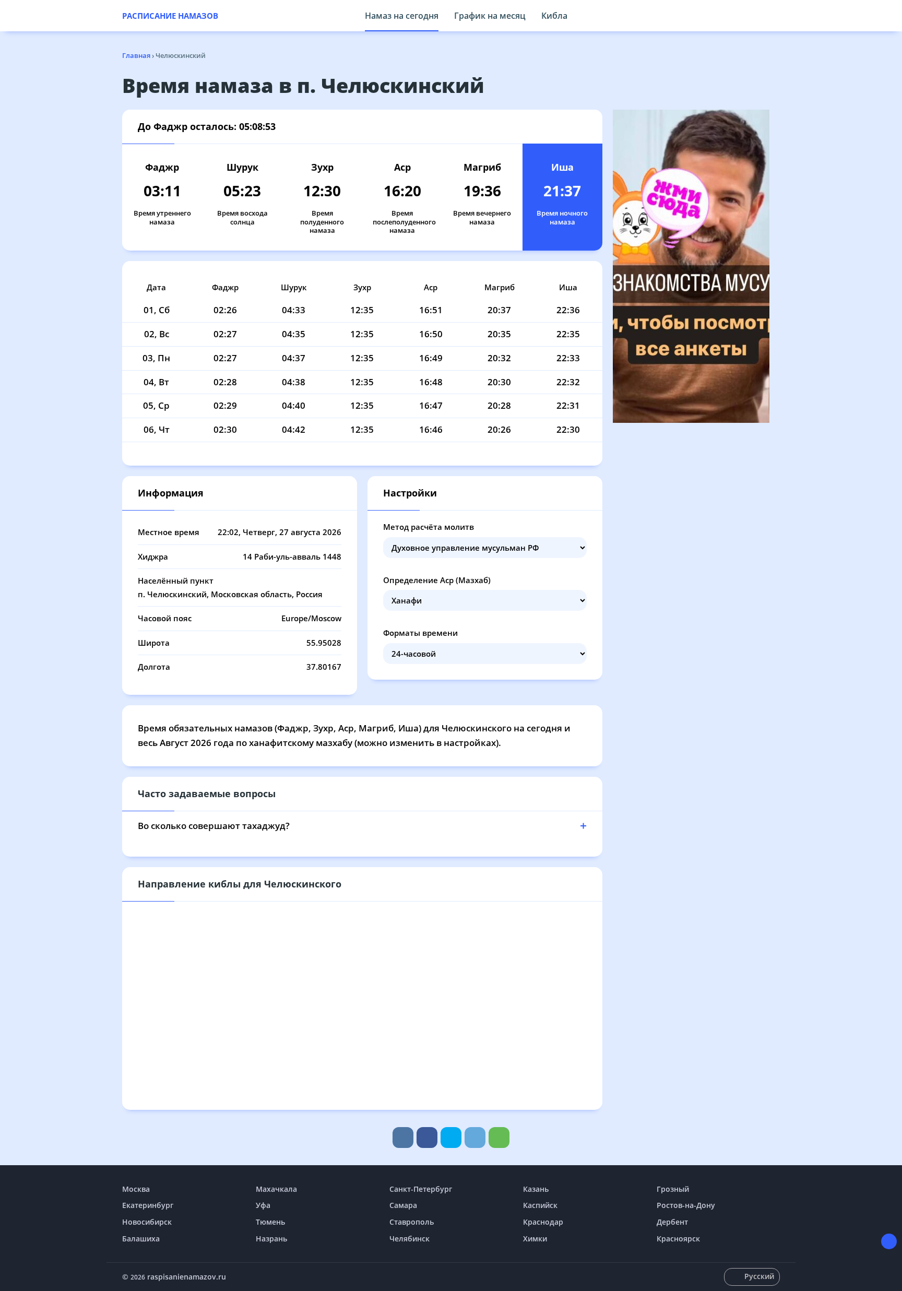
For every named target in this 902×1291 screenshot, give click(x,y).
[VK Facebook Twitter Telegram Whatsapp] (451, 1138)
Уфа (263, 1205)
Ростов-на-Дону (686, 1205)
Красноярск (678, 1238)
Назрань (271, 1238)
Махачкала (276, 1189)
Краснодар (543, 1222)
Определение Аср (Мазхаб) (437, 580)
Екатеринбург (147, 1205)
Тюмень (270, 1222)
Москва (136, 1189)
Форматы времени (420, 632)
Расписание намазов (170, 15)
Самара (403, 1205)
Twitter (451, 1137)
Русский (759, 1276)
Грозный (673, 1189)
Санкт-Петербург (420, 1189)
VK (403, 1137)
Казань (536, 1189)
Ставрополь (411, 1222)
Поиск (774, 15)
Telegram (475, 1137)
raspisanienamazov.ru (186, 1277)
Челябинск (409, 1238)
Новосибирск (147, 1222)
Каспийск (540, 1205)
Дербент (672, 1222)
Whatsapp (499, 1137)
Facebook (427, 1137)
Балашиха (141, 1238)
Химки (535, 1238)
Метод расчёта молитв (428, 527)
